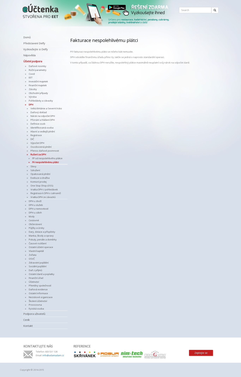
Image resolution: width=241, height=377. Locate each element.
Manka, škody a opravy (41, 235)
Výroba (33, 96)
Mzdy (32, 216)
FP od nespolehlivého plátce (47, 158)
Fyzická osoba (36, 308)
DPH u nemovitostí (38, 208)
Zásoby (33, 89)
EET (30, 77)
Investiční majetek (38, 81)
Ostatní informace (38, 293)
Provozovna (35, 304)
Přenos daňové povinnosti (45, 150)
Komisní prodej (39, 181)
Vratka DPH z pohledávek (44, 189)
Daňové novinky (37, 66)
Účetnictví (34, 281)
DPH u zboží (35, 201)
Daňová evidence (38, 289)
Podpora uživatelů (34, 313)
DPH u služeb (36, 205)
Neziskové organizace (41, 297)
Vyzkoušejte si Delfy (35, 49)
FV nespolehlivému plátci (45, 162)
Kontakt (28, 325)
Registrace (36, 135)
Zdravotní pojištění (39, 262)
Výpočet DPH (37, 143)
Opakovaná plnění (40, 174)
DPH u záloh (35, 212)
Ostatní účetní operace (41, 247)
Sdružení (35, 170)
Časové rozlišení (37, 243)
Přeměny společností (40, 285)
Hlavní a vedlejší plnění (43, 131)
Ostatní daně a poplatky (41, 274)
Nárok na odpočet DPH (43, 116)
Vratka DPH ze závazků (43, 197)
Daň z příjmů (35, 270)
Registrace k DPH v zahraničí (46, 193)
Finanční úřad (36, 278)
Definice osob (38, 123)
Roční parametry (37, 70)
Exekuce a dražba (40, 177)
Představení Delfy (34, 43)
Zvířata (32, 254)
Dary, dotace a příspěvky (42, 231)
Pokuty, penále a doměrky (43, 239)
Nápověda (29, 55)
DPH (31, 104)
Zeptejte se (200, 352)
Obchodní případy (38, 93)
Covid (32, 73)
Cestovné (34, 220)
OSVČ (32, 258)
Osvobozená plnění (41, 146)
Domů (27, 37)
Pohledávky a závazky (41, 100)
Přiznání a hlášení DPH (43, 119)
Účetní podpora (32, 61)
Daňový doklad (39, 112)
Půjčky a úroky (36, 227)
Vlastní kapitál (36, 251)
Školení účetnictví (38, 301)
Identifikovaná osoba (42, 127)
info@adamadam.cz (53, 355)
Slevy (33, 166)
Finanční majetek (38, 85)
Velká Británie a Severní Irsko (46, 108)
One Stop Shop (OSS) (42, 185)
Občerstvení (35, 224)
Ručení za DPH (38, 154)
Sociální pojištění (37, 266)
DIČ (32, 139)
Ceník (26, 319)
